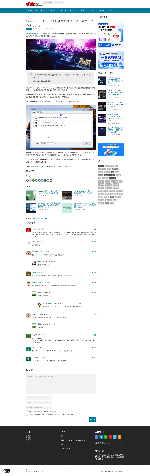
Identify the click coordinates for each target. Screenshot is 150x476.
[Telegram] (101, 437)
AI (36, 11)
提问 (62, 444)
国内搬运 (68, 166)
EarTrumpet (45, 88)
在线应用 (101, 184)
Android (44, 11)
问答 (107, 203)
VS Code (105, 178)
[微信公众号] (105, 437)
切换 (29, 219)
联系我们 (28, 438)
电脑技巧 (113, 194)
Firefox (100, 172)
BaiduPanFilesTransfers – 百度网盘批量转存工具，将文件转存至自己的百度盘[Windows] (85, 205)
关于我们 (28, 436)
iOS (53, 11)
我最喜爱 (108, 188)
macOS (64, 11)
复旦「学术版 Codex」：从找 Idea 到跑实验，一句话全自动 (115, 104)
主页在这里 (41, 166)
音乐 (112, 203)
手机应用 (115, 188)
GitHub (53, 166)
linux (106, 175)
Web (94, 11)
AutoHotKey (102, 169)
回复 (94, 229)
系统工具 (118, 197)
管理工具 (105, 197)
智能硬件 (111, 191)
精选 (102, 11)
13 (52, 29)
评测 (114, 200)
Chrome (85, 11)
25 (48, 195)
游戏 (107, 194)
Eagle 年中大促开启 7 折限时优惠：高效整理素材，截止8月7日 (115, 130)
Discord (121, 443)
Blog (109, 169)
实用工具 (101, 188)
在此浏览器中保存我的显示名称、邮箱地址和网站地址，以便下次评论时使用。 (51, 414)
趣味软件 (101, 203)
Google (107, 172)
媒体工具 (108, 184)
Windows (75, 11)
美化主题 (108, 200)
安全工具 (115, 184)
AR (116, 166)
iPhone (100, 175)
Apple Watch (109, 166)
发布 (62, 436)
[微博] (110, 437)
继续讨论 (28, 440)
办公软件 (114, 181)
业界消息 (101, 181)
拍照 (99, 191)
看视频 (120, 194)
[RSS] (119, 437)
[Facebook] (96, 437)
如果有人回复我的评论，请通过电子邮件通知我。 (43, 411)
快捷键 (38, 219)
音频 (46, 219)
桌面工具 (119, 191)
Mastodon (108, 443)
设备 (42, 219)
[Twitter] (114, 437)
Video (118, 175)
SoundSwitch (31, 34)
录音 (33, 219)
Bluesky (115, 443)
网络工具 (101, 200)
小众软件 (28, 471)
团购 (120, 181)
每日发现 (101, 194)
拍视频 (105, 191)
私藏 (99, 197)
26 (84, 195)
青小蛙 (46, 29)
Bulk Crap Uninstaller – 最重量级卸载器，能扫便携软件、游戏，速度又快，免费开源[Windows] (49, 205)
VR (99, 178)
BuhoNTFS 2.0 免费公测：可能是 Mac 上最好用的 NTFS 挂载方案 (115, 92)
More (111, 11)
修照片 (108, 181)
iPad (117, 172)
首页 (31, 11)
